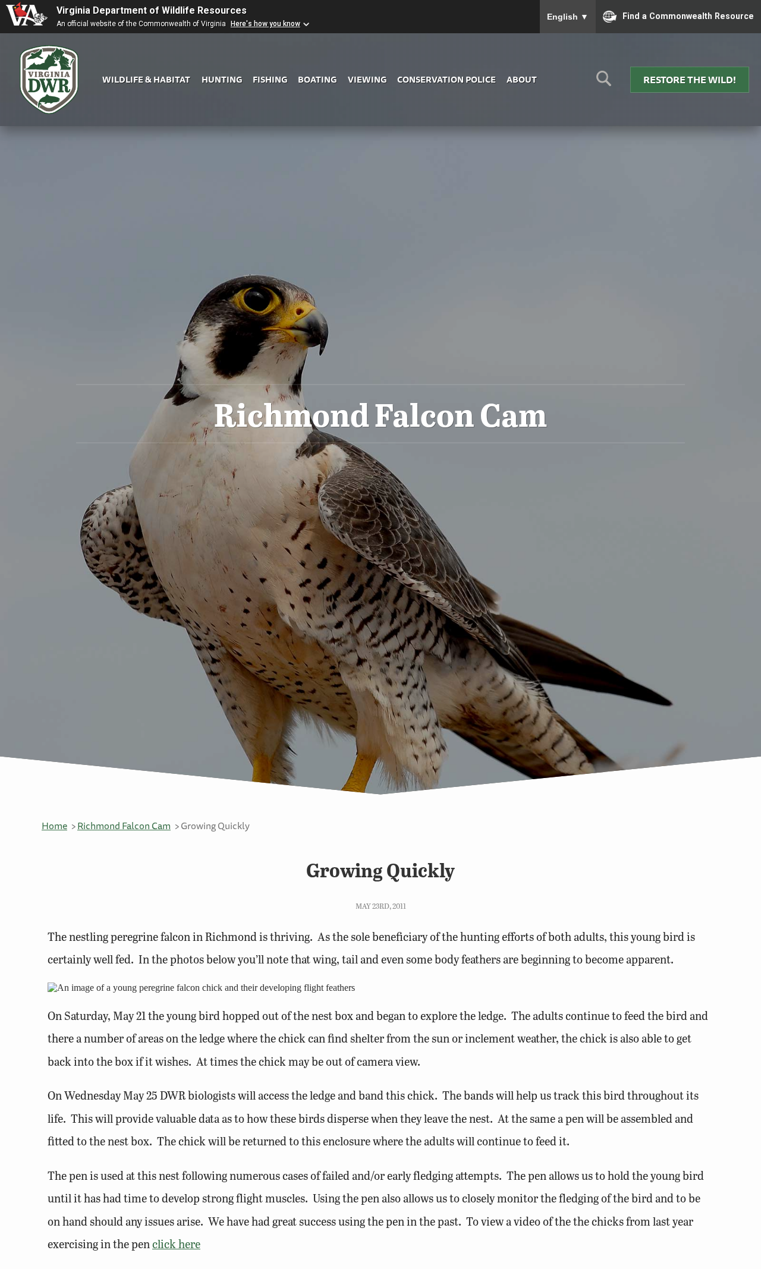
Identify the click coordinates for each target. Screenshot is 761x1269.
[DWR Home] (49, 80)
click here (176, 1244)
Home (54, 825)
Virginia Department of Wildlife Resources (151, 10)
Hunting (222, 79)
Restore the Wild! (689, 79)
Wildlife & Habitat (146, 79)
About (522, 79)
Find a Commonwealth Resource (688, 15)
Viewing (367, 79)
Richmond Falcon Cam (124, 825)
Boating (317, 79)
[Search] (603, 83)
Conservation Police (446, 79)
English (568, 16)
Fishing (270, 79)
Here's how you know (265, 24)
